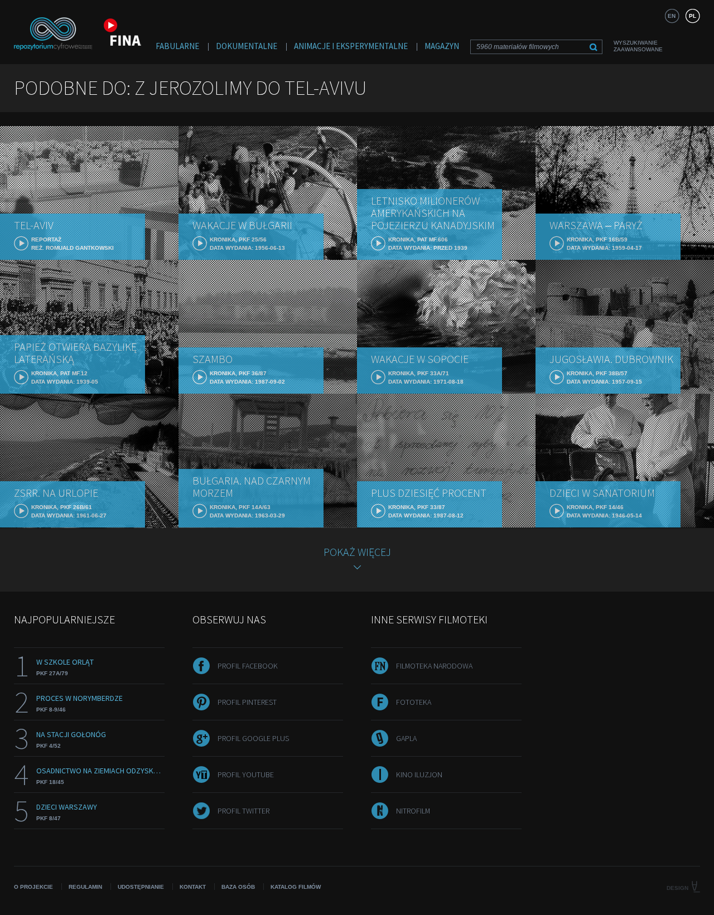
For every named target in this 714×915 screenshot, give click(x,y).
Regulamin (85, 887)
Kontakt (193, 887)
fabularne (177, 46)
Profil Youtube (246, 774)
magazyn (441, 46)
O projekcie (33, 887)
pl (692, 16)
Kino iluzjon (419, 774)
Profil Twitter (243, 811)
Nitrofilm (413, 811)
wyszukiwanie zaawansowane (638, 46)
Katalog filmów (296, 887)
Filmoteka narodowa (434, 666)
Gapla (406, 738)
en (672, 16)
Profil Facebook (248, 666)
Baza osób (238, 887)
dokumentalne (246, 46)
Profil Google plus (253, 738)
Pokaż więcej (357, 552)
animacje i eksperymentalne (351, 46)
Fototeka (413, 702)
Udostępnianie (141, 887)
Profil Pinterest (247, 702)
